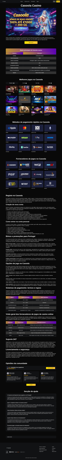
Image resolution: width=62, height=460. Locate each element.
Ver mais (31, 384)
